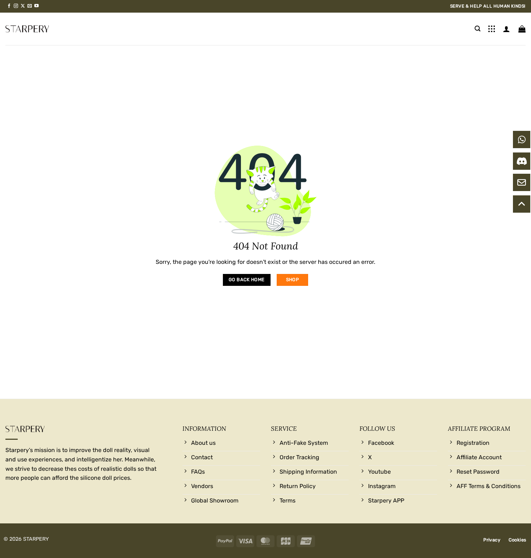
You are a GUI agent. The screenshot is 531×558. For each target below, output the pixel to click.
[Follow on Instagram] (16, 6)
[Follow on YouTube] (36, 6)
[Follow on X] (23, 6)
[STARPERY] (27, 29)
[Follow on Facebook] (9, 6)
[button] (477, 29)
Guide (491, 29)
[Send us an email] (29, 6)
